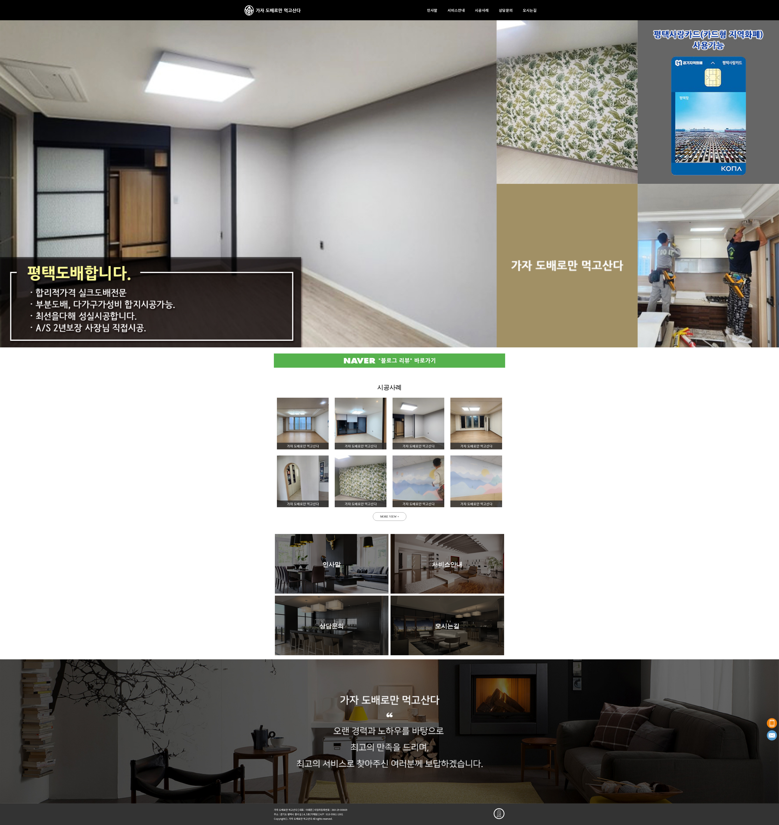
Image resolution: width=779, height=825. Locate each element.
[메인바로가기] (272, 10)
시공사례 (482, 10)
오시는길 (530, 10)
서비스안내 (456, 10)
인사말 (432, 10)
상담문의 (506, 10)
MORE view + (389, 516)
